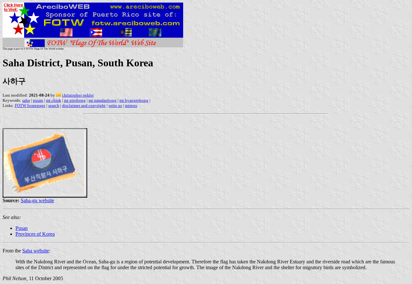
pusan (38, 100)
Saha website (35, 250)
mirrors (131, 105)
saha (26, 100)
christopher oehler (78, 95)
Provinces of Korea (35, 234)
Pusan (21, 228)
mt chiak (53, 100)
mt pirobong (75, 100)
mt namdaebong (103, 100)
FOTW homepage (30, 105)
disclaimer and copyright (84, 105)
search (53, 105)
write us (115, 105)
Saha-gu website (37, 200)
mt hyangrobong (133, 100)
